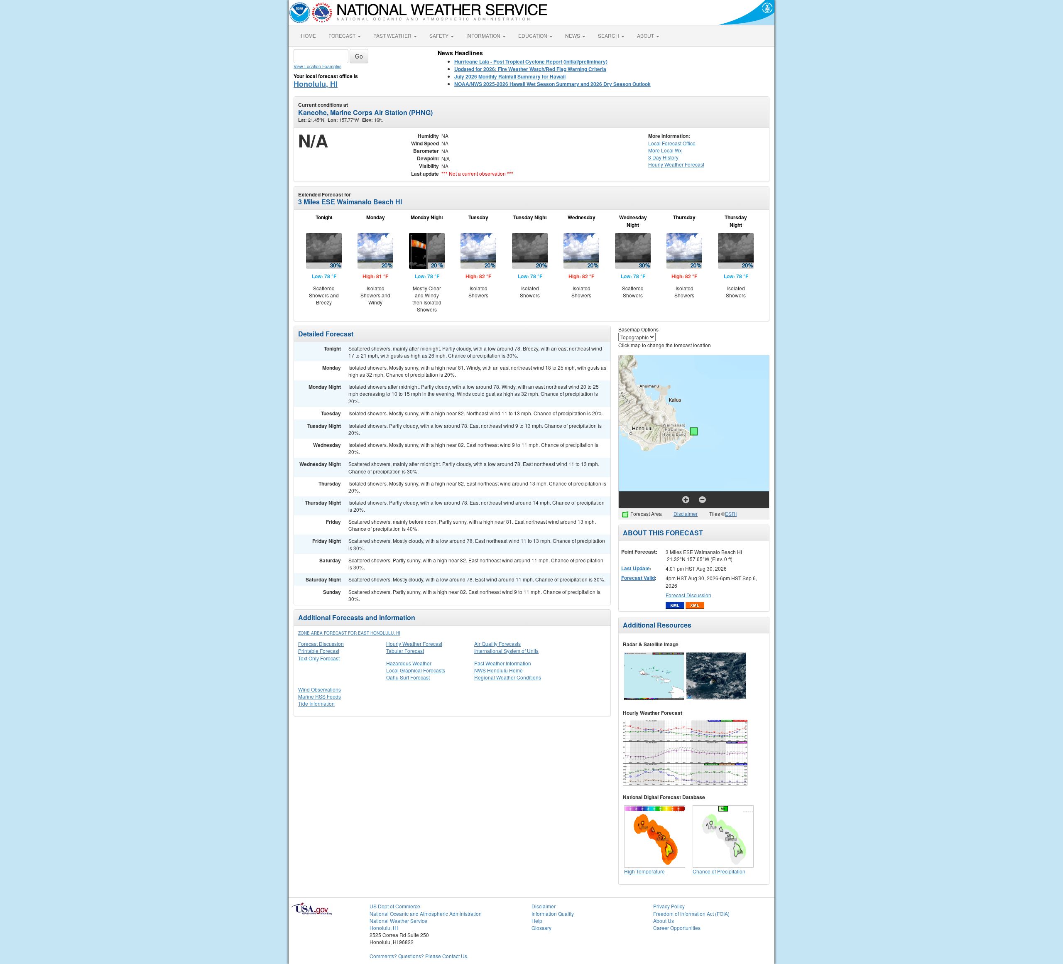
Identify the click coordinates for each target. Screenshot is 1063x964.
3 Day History (663, 157)
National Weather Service (398, 920)
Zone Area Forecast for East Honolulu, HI (349, 633)
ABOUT (646, 35)
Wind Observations (319, 689)
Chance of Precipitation (719, 871)
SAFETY (439, 35)
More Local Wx (665, 150)
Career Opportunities (677, 927)
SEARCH (609, 35)
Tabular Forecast (405, 650)
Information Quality (553, 913)
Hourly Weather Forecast (414, 643)
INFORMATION (484, 35)
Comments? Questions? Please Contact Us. (419, 955)
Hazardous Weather (408, 663)
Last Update (635, 568)
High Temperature (644, 871)
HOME (308, 35)
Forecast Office (672, 143)
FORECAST (342, 35)
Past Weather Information (502, 663)
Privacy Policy (669, 906)
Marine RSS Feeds (319, 696)
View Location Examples (317, 66)
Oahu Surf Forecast (408, 677)
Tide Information (316, 703)
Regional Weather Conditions (507, 677)
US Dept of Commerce (395, 906)
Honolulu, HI (316, 83)
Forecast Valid (638, 577)
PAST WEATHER (393, 35)
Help (537, 920)
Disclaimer (686, 513)
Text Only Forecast (319, 658)
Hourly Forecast (676, 164)
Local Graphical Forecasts (415, 670)
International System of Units (506, 650)
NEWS (573, 35)
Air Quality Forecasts (497, 643)
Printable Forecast (318, 650)
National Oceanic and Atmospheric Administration (426, 913)
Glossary (541, 927)
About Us (663, 920)
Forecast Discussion (321, 643)
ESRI (731, 513)
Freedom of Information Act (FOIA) (691, 913)
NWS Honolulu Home (498, 670)
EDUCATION (533, 35)
